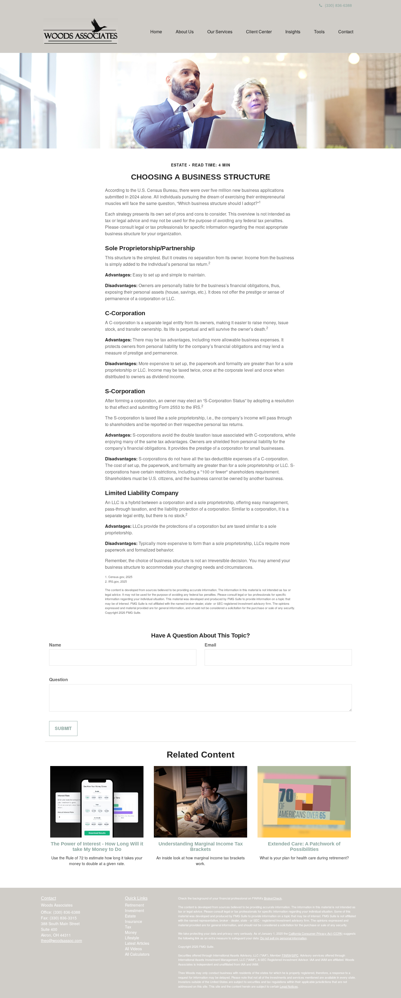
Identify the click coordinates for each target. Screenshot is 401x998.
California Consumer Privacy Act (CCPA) (316, 933)
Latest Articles (137, 943)
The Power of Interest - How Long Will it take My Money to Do (97, 846)
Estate (130, 916)
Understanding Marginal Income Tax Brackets (200, 846)
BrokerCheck (273, 898)
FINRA (286, 955)
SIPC (295, 955)
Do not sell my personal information (283, 938)
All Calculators (137, 954)
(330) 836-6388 (338, 5)
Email (210, 645)
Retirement (134, 905)
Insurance (133, 921)
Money (131, 932)
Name (55, 645)
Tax (128, 927)
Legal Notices (289, 986)
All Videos (133, 948)
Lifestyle (132, 937)
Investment (134, 910)
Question (58, 680)
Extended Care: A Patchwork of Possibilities (304, 846)
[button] (184, 31)
